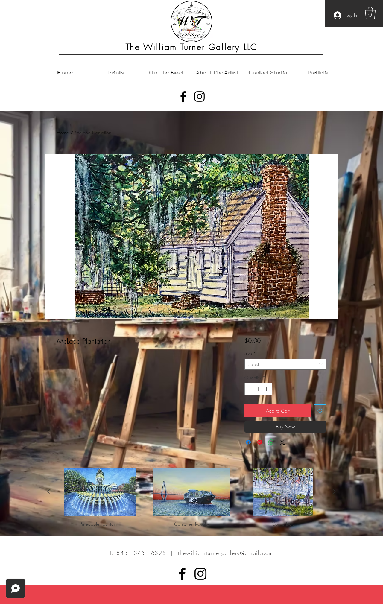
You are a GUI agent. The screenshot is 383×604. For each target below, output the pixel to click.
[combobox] (285, 364)
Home (63, 132)
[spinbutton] (258, 389)
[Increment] (267, 389)
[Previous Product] (48, 491)
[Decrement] (249, 389)
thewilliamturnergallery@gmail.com (225, 552)
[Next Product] (334, 491)
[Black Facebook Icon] (183, 96)
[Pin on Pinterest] (259, 442)
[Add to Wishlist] (320, 410)
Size (250, 353)
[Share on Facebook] (248, 442)
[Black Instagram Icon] (199, 96)
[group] (191, 499)
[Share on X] (282, 442)
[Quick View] (100, 492)
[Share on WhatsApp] (271, 442)
